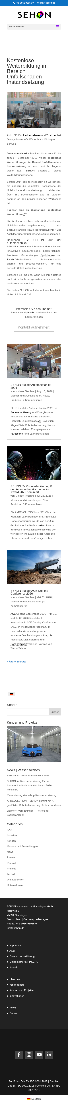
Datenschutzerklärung (22, 956)
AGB (12, 950)
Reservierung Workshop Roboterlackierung (31, 795)
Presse (11, 857)
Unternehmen (15, 885)
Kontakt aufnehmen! (34, 327)
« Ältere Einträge (16, 661)
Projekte (11, 868)
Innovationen (16, 995)
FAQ (9, 829)
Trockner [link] (51, 135)
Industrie (12, 835)
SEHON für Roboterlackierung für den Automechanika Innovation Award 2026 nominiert (32, 489)
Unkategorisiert (15, 879)
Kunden (11, 840)
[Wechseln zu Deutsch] (11, 694)
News (46, 395)
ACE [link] (13, 613)
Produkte (16, 399)
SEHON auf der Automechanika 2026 (31, 386)
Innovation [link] (39, 525)
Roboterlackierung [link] (21, 412)
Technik (11, 874)
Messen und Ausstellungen (26, 395)
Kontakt (13, 967)
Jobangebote (16, 984)
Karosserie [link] (17, 433)
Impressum (15, 945)
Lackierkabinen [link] (32, 135)
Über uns (14, 979)
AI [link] (39, 420)
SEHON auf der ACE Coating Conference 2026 (29, 592)
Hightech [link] (29, 312)
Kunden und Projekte (21, 990)
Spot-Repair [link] (47, 255)
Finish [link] (10, 259)
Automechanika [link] (20, 153)
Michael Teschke (24, 391)
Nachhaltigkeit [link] (19, 643)
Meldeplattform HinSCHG (23, 961)
